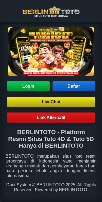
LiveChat (51, 102)
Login (28, 86)
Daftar (73, 86)
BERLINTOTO (19, 156)
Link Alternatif (51, 117)
